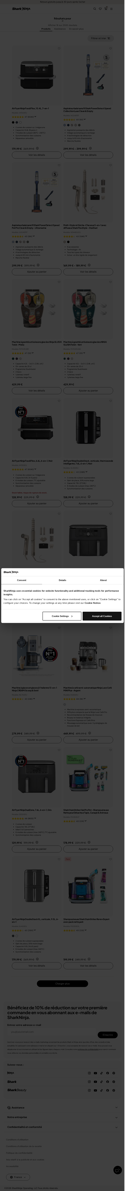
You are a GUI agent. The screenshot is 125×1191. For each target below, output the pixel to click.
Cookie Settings (60, 616)
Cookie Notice (93, 602)
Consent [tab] (21, 580)
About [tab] (103, 580)
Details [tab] (62, 580)
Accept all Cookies (102, 616)
